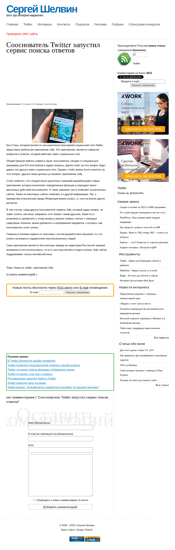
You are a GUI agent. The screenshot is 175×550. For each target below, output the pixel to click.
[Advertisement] (57, 78)
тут (77, 198)
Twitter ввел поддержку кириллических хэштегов (140, 330)
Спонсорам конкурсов (144, 24)
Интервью (45, 24)
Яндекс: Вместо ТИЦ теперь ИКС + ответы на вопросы (144, 234)
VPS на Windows (128, 365)
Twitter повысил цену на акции (27, 383)
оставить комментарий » (21, 274)
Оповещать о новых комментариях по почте (62, 500)
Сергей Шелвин (41, 9)
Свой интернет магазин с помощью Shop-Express (141, 372)
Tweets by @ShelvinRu (130, 193)
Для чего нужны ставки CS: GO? (137, 350)
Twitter (27, 24)
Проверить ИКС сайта (22, 34)
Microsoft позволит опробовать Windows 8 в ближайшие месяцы (142, 320)
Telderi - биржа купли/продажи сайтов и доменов (140, 263)
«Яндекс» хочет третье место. (135, 303)
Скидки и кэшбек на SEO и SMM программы (143, 207)
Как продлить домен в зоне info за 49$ (140, 227)
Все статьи (162, 385)
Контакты (63, 24)
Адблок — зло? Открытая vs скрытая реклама (144, 242)
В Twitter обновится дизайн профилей (31, 360)
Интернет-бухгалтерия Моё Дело (137, 280)
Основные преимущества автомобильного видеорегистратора (142, 311)
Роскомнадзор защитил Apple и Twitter (32, 378)
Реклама (100, 24)
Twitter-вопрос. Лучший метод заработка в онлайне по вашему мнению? (53, 387)
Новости (19, 267)
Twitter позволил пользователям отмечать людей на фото (44, 365)
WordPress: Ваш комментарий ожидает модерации (140, 219)
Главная (12, 24)
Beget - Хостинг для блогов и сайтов (139, 275)
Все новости (161, 337)
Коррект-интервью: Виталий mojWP (138, 247)
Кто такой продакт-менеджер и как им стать (142, 212)
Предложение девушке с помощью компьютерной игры (138, 296)
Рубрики (118, 24)
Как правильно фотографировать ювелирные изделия (143, 357)
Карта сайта (68, 529)
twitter (28, 267)
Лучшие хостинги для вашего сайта (138, 380)
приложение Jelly (43, 267)
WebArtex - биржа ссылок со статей (138, 270)
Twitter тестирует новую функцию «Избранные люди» (41, 369)
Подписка (82, 24)
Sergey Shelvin (85, 529)
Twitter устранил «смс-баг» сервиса (30, 374)
